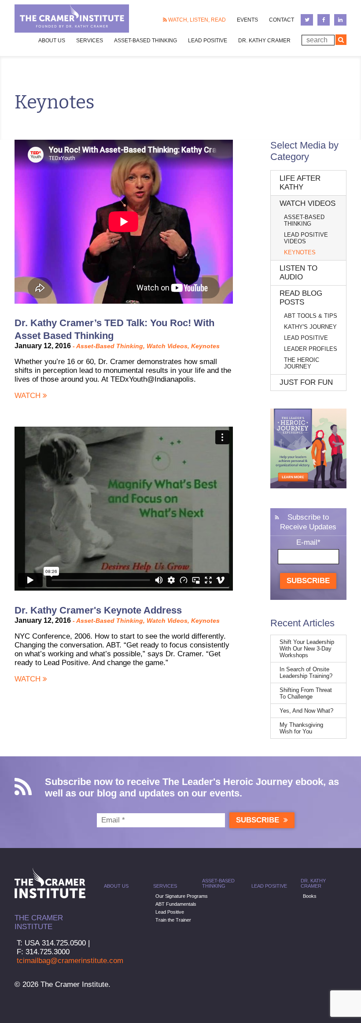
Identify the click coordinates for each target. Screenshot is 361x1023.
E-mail (308, 542)
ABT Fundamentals (175, 904)
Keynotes (205, 346)
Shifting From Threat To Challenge (306, 693)
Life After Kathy (300, 182)
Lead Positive (207, 40)
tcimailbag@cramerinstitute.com (70, 960)
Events (247, 20)
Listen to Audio (298, 272)
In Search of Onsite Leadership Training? (306, 672)
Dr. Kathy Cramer (264, 40)
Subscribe (308, 581)
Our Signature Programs (181, 896)
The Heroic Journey (301, 363)
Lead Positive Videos (306, 238)
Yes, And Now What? (306, 710)
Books (310, 896)
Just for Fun (306, 382)
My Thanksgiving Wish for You (301, 728)
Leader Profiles (310, 349)
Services (165, 886)
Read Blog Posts (301, 297)
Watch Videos (167, 346)
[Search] (340, 39)
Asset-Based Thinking (145, 40)
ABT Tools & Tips (310, 315)
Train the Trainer (173, 920)
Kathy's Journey (310, 327)
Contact (281, 20)
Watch (29, 395)
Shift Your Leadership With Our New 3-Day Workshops (307, 648)
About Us (116, 886)
